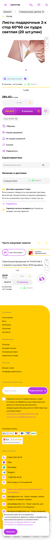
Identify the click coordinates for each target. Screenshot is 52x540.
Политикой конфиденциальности (21, 414)
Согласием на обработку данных (18, 524)
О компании (7, 317)
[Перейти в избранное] (38, 5)
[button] (47, 260)
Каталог (7, 12)
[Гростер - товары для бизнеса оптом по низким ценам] (15, 4)
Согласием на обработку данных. (21, 417)
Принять (10, 531)
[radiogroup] (17, 270)
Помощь (6, 344)
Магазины (6, 325)
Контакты (6, 332)
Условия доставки (10, 352)
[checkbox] (3, 399)
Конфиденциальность (12, 371)
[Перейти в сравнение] (31, 5)
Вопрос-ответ (8, 368)
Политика (6, 328)
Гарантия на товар (10, 355)
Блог (4, 321)
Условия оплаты (9, 348)
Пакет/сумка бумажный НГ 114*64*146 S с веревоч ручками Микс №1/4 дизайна (22, 263)
